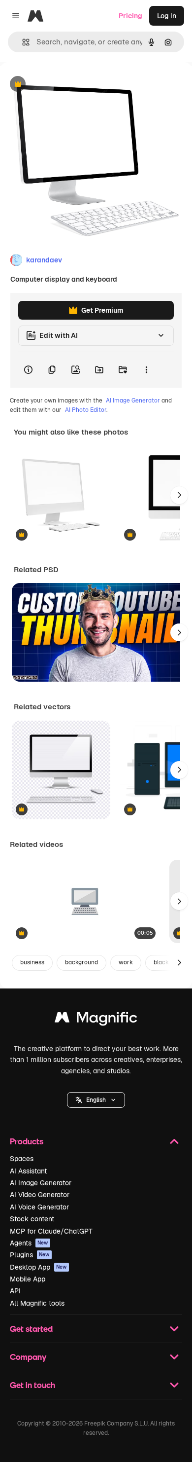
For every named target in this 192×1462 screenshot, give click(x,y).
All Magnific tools (37, 1303)
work (126, 962)
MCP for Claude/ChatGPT (51, 1231)
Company (28, 1357)
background (81, 962)
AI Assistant (28, 1171)
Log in (166, 15)
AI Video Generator (39, 1194)
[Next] (179, 495)
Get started (31, 1328)
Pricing (130, 15)
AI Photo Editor (85, 410)
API (15, 1290)
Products (26, 1141)
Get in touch (32, 1385)
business (32, 962)
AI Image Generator (133, 400)
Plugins (30, 1254)
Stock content (32, 1218)
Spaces (21, 1158)
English (96, 1100)
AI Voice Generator (39, 1207)
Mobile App (27, 1279)
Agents (29, 1243)
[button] (96, 1100)
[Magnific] (96, 1019)
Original (63, 84)
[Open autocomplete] (21, 42)
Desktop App (38, 1267)
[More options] (146, 370)
